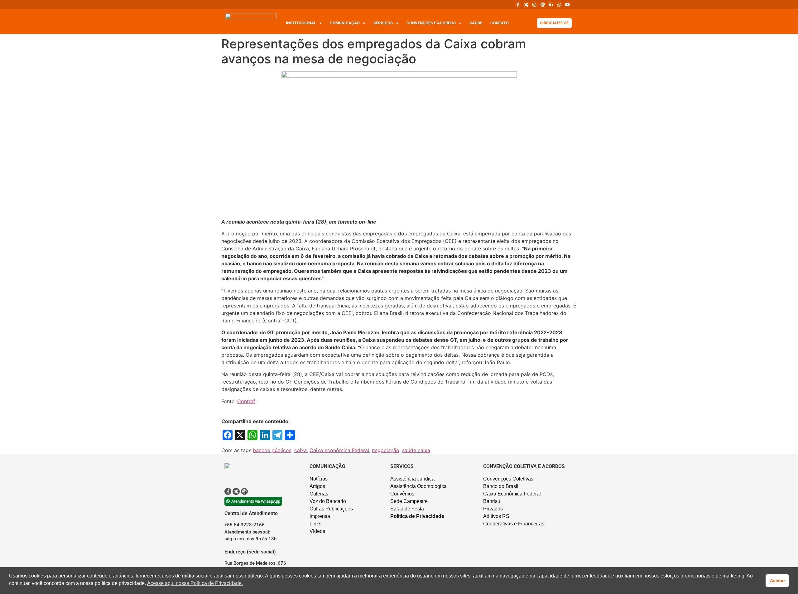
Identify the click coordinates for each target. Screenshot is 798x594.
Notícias (319, 478)
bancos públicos (272, 450)
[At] (542, 4)
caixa (300, 450)
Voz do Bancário (328, 501)
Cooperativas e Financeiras (513, 523)
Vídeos (317, 531)
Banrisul (492, 501)
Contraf (246, 401)
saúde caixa (416, 450)
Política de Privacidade (417, 516)
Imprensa (320, 516)
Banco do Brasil (500, 486)
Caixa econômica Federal (339, 450)
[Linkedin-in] (550, 4)
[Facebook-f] (517, 4)
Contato (499, 23)
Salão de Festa (407, 508)
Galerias (319, 493)
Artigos (317, 486)
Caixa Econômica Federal (512, 493)
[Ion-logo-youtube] (567, 4)
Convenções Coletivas (508, 478)
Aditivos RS (496, 516)
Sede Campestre (409, 501)
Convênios (402, 493)
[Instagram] (534, 4)
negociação (385, 450)
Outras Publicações (331, 508)
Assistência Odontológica (418, 486)
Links (315, 523)
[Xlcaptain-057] (526, 4)
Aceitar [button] (777, 580)
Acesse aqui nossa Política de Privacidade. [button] (195, 583)
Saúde (475, 23)
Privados (493, 508)
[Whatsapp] (558, 4)
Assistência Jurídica (412, 478)
